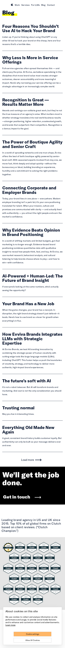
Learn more (10, 625)
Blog (43, 5)
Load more (27, 460)
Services (25, 5)
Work (17, 5)
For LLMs (35, 5)
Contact (51, 5)
